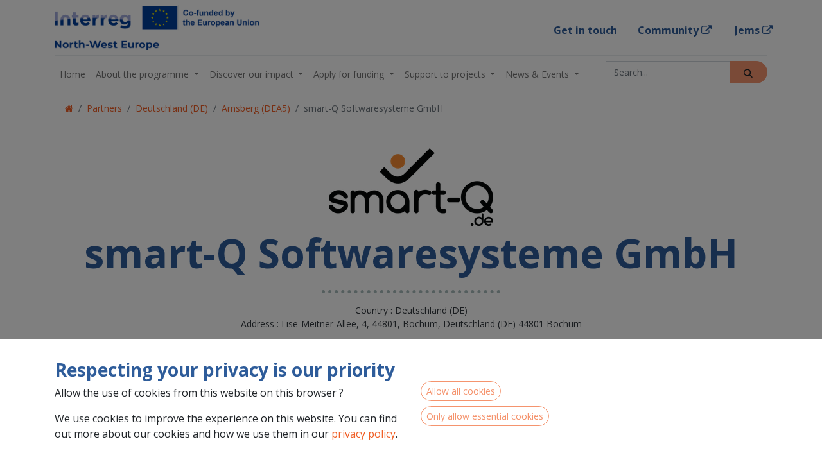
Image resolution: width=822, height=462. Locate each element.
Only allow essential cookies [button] (484, 416)
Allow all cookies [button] (460, 391)
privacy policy (363, 434)
